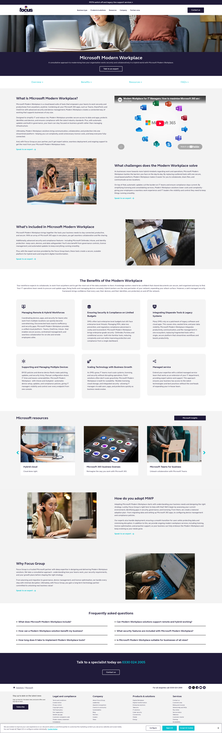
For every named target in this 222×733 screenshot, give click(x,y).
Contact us (195, 10)
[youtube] (200, 688)
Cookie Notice (52, 729)
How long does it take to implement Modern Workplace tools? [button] (51, 640)
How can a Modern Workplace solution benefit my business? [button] (50, 630)
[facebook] (197, 688)
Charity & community (99, 707)
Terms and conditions (59, 700)
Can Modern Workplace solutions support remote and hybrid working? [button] (154, 621)
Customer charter (178, 717)
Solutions (20, 688)
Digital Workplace (138, 700)
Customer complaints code (61, 717)
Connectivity (137, 714)
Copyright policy (58, 707)
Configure (153, 728)
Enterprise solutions (139, 705)
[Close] (218, 728)
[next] (204, 453)
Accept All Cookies (186, 728)
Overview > (37, 82)
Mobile (135, 717)
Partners (95, 714)
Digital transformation (140, 702)
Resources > (135, 82)
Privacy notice (57, 705)
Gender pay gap (57, 714)
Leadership (96, 702)
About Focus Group (99, 700)
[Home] (14, 688)
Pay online (176, 710)
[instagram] (204, 688)
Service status (177, 712)
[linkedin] (189, 688)
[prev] (17, 453)
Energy (135, 719)
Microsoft (29, 688)
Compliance (56, 722)
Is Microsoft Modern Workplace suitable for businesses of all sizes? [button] (152, 640)
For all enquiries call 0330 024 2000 (167, 688)
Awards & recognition (99, 705)
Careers (95, 717)
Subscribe (21, 707)
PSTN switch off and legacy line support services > (111, 2)
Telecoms (136, 707)
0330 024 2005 (133, 662)
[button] (82, 10)
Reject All (169, 728)
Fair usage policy (58, 712)
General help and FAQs (180, 707)
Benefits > (86, 82)
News (94, 719)
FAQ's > (185, 82)
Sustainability (97, 710)
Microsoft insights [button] (190, 418)
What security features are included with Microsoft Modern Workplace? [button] (155, 630)
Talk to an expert (111, 69)
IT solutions (136, 710)
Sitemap (175, 719)
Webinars (176, 714)
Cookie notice (57, 702)
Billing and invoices (179, 705)
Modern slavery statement (61, 719)
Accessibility (176, 722)
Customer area (177, 702)
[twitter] (193, 688)
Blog (94, 712)
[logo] (26, 10)
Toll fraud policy (58, 710)
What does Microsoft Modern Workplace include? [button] (44, 621)
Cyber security (137, 712)
